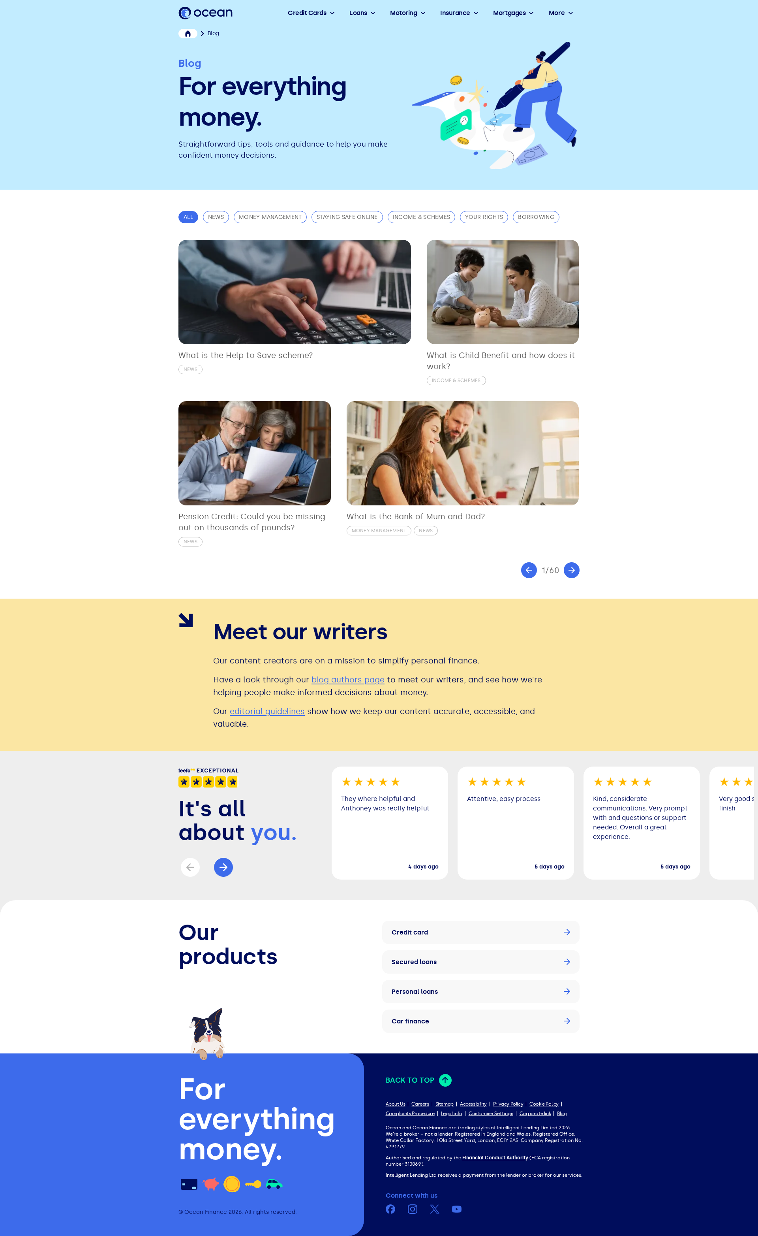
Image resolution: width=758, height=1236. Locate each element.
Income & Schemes (421, 217)
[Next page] (572, 570)
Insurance (455, 13)
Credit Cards (307, 13)
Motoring (403, 13)
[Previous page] (529, 570)
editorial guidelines (267, 711)
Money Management (270, 217)
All (188, 217)
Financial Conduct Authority (495, 1158)
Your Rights (484, 217)
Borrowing (536, 217)
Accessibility (473, 1104)
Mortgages (509, 13)
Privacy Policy (508, 1104)
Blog (562, 1113)
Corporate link (535, 1113)
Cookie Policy (544, 1104)
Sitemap (444, 1104)
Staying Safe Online (347, 217)
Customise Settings (491, 1113)
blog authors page (348, 679)
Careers (420, 1104)
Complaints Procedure (410, 1113)
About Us (395, 1104)
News (216, 217)
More (557, 13)
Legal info (451, 1113)
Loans (358, 13)
